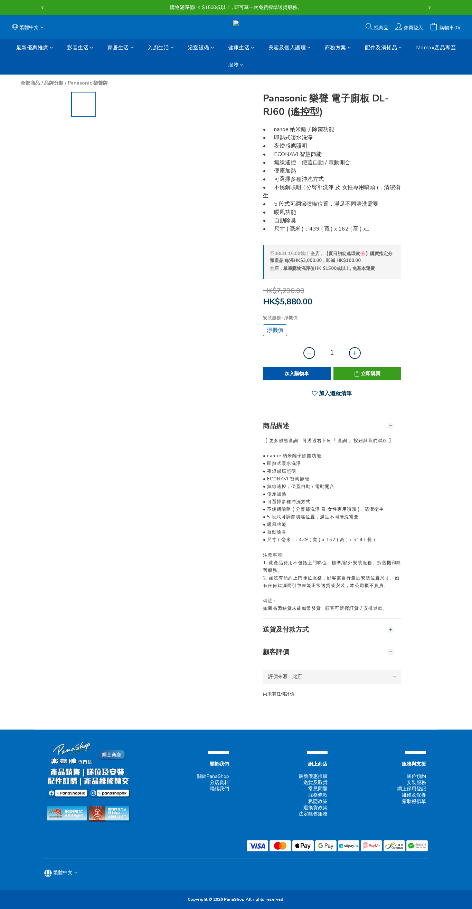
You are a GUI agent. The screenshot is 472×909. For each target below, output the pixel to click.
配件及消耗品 (381, 47)
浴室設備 (198, 47)
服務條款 (318, 795)
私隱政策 (318, 801)
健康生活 (238, 47)
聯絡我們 (219, 788)
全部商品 (30, 83)
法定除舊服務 (313, 814)
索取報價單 (414, 801)
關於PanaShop (213, 776)
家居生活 (118, 47)
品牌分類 (54, 83)
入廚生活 (158, 47)
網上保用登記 (411, 788)
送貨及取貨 (315, 782)
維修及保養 (414, 795)
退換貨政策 (315, 807)
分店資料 (219, 782)
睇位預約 (416, 776)
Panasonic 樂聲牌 (88, 83)
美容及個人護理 (287, 47)
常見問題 (318, 788)
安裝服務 (416, 782)
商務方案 (335, 47)
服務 (233, 65)
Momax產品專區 (436, 47)
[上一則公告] (42, 7)
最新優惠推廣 (32, 47)
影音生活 (77, 47)
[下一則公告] (429, 7)
